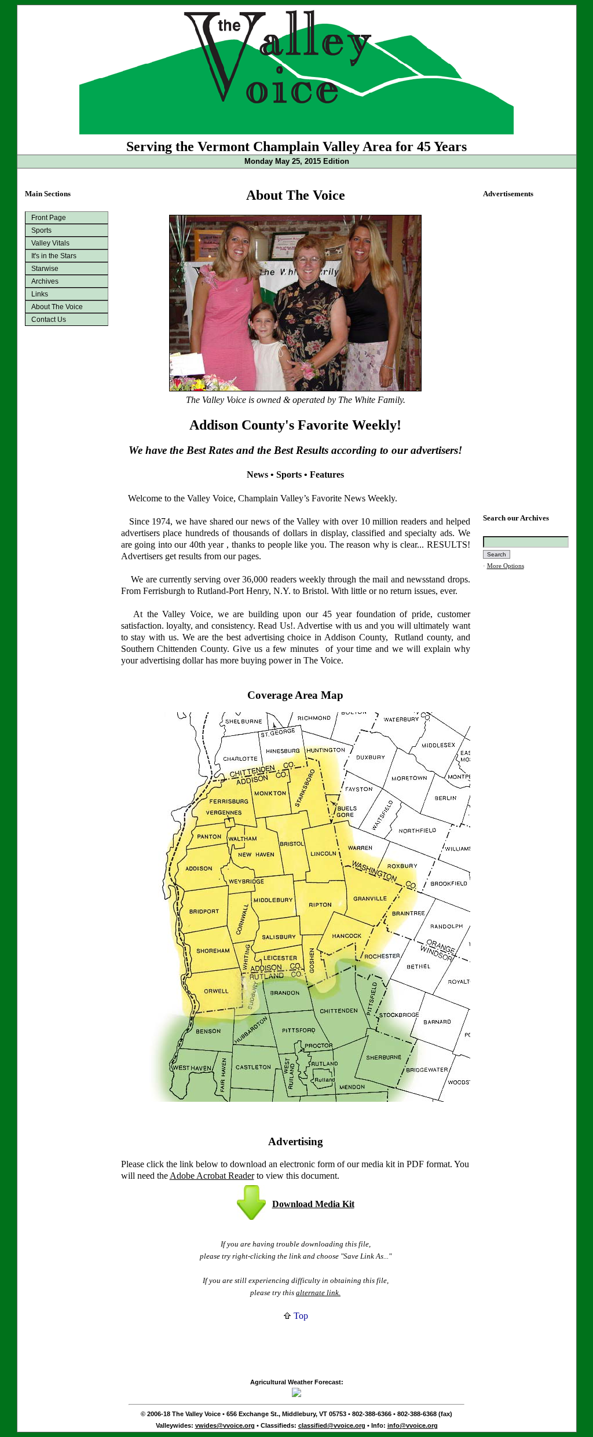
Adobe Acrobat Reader (212, 1176)
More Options (505, 566)
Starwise (44, 269)
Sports (41, 230)
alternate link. (318, 1292)
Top (299, 1316)
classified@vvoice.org (331, 1425)
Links (39, 294)
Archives (44, 281)
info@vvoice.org (412, 1425)
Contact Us (48, 320)
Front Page (48, 218)
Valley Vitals (50, 243)
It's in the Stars (53, 256)
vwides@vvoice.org (225, 1425)
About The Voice (57, 307)
